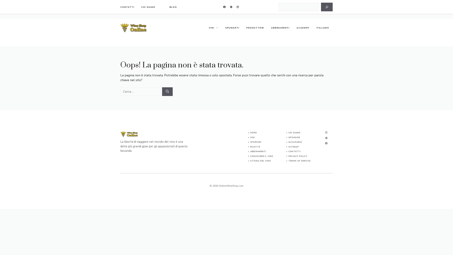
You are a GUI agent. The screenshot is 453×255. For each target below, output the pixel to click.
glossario (295, 142)
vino (270, 156)
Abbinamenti (280, 27)
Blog (173, 7)
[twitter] (231, 7)
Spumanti (232, 27)
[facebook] (224, 7)
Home (253, 132)
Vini (211, 27)
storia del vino (260, 161)
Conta (292, 151)
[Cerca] (327, 7)
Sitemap (293, 147)
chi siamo (148, 7)
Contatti (127, 7)
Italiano (322, 27)
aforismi (255, 142)
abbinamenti (258, 151)
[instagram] (238, 7)
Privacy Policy (297, 156)
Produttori (255, 27)
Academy (303, 27)
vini (252, 137)
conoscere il (258, 156)
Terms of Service (299, 161)
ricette (255, 147)
